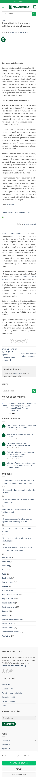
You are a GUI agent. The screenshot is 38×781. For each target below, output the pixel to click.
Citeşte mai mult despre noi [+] (14, 666)
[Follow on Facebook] (3, 671)
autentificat (18, 373)
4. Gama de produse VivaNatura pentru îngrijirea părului (16, 510)
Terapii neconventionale (11, 632)
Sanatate (5, 611)
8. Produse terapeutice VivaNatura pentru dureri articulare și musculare (17, 549)
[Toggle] (35, 693)
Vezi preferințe (19, 775)
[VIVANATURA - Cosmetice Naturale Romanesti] (19, 7)
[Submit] (34, 14)
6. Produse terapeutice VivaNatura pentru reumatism (17, 530)
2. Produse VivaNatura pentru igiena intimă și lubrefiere (18, 491)
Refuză (19, 769)
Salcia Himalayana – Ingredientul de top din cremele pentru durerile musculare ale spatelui (20, 454)
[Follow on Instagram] (7, 671)
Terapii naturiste (8, 628)
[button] (3, 7)
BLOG (3, 20)
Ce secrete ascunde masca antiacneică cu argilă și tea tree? (19, 444)
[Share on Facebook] (15, 341)
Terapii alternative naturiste (12, 619)
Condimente (6, 578)
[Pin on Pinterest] (26, 341)
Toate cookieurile (19, 763)
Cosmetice (6, 740)
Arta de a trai (6, 557)
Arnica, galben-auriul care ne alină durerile (20, 435)
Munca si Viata (7, 590)
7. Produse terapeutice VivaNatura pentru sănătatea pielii (17, 539)
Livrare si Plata (7, 689)
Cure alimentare (8, 582)
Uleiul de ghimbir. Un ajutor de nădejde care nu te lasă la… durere (21, 426)
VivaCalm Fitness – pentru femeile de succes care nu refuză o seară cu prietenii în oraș (21, 465)
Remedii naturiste (8, 603)
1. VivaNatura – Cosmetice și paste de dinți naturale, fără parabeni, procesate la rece (18, 482)
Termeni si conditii (8, 697)
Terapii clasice (7, 623)
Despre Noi (6, 685)
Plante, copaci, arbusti (10, 595)
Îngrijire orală (6, 749)
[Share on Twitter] (19, 341)
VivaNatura (6, 636)
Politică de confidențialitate (12, 693)
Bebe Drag (6, 561)
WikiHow (10, 205)
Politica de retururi (8, 701)
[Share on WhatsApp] (11, 341)
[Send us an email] (11, 671)
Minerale (5, 586)
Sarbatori (5, 615)
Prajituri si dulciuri (8, 599)
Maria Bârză (24, 32)
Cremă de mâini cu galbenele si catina (16, 212)
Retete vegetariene (9, 607)
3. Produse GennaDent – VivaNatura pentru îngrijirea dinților (18, 501)
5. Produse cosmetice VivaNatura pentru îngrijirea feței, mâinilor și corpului (17, 520)
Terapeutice (6, 745)
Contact (4, 705)
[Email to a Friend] (23, 341)
